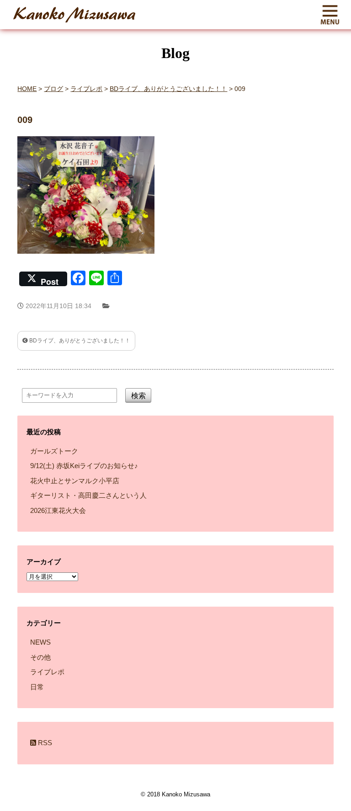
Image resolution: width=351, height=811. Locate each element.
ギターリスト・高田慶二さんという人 (88, 495)
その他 (40, 657)
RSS (44, 743)
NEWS (40, 642)
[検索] (147, 425)
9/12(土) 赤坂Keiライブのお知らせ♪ (84, 466)
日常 (37, 687)
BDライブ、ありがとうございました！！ (79, 340)
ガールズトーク (54, 451)
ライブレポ (47, 672)
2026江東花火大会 (58, 510)
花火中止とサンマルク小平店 (74, 481)
